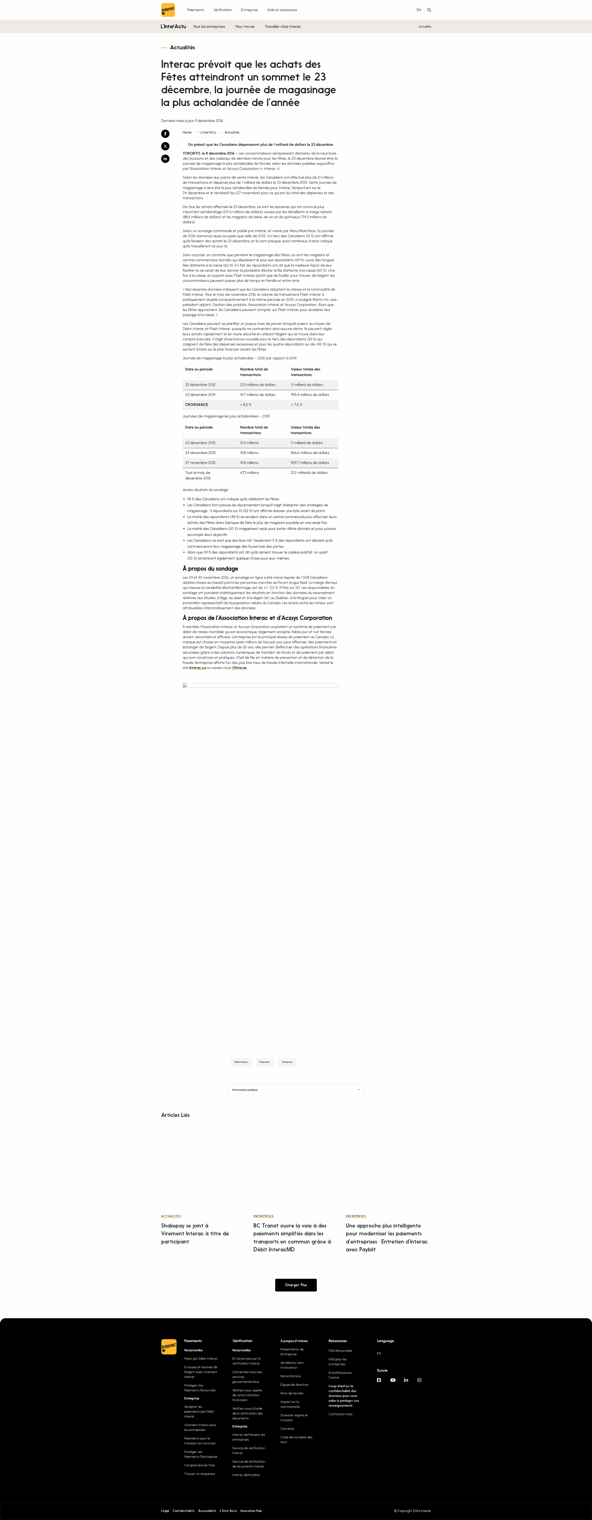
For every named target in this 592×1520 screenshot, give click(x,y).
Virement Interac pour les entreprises (200, 1427)
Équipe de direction (295, 1385)
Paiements (264, 1062)
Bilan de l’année (292, 1393)
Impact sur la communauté (290, 1404)
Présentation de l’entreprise (292, 1351)
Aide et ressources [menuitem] (282, 10)
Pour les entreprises (209, 26)
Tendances (287, 1062)
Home (187, 132)
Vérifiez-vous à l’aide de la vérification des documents (247, 1413)
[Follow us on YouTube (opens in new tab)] (397, 1382)
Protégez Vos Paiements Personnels (200, 1387)
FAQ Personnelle (340, 1351)
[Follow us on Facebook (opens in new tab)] (383, 1382)
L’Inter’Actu (173, 27)
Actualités (425, 26)
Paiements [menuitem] (195, 10)
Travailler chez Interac (283, 26)
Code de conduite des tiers (296, 1439)
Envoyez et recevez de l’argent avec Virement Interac (201, 1372)
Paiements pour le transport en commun (200, 1440)
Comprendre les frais (199, 1465)
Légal (165, 1511)
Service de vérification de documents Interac (248, 1464)
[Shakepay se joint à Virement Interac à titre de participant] (203, 1164)
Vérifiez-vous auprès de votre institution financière (247, 1395)
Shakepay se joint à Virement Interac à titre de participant (195, 1234)
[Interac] (168, 10)
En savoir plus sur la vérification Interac (246, 1361)
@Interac (239, 668)
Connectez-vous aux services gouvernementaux (247, 1377)
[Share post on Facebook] (168, 134)
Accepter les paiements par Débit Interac (199, 1411)
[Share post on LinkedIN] (168, 159)
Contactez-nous (340, 1414)
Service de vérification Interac (248, 1450)
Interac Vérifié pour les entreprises (248, 1437)
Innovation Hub (251, 1511)
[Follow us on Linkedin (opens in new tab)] (410, 1382)
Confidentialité (183, 1511)
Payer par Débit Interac (201, 1359)
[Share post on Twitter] (168, 146)
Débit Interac (241, 1062)
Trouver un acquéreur (200, 1474)
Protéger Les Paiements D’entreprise (201, 1454)
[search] (429, 10)
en (419, 10)
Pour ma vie (245, 26)
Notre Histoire (291, 1376)
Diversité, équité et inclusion (294, 1417)
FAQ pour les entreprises (338, 1361)
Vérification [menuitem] (222, 10)
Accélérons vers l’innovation (292, 1365)
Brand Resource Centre (340, 1375)
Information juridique (244, 1090)
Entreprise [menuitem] (249, 10)
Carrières (287, 1429)
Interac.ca (197, 668)
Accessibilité (207, 1511)
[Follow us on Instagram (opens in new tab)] (424, 1382)
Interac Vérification (246, 1475)
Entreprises (263, 1216)
